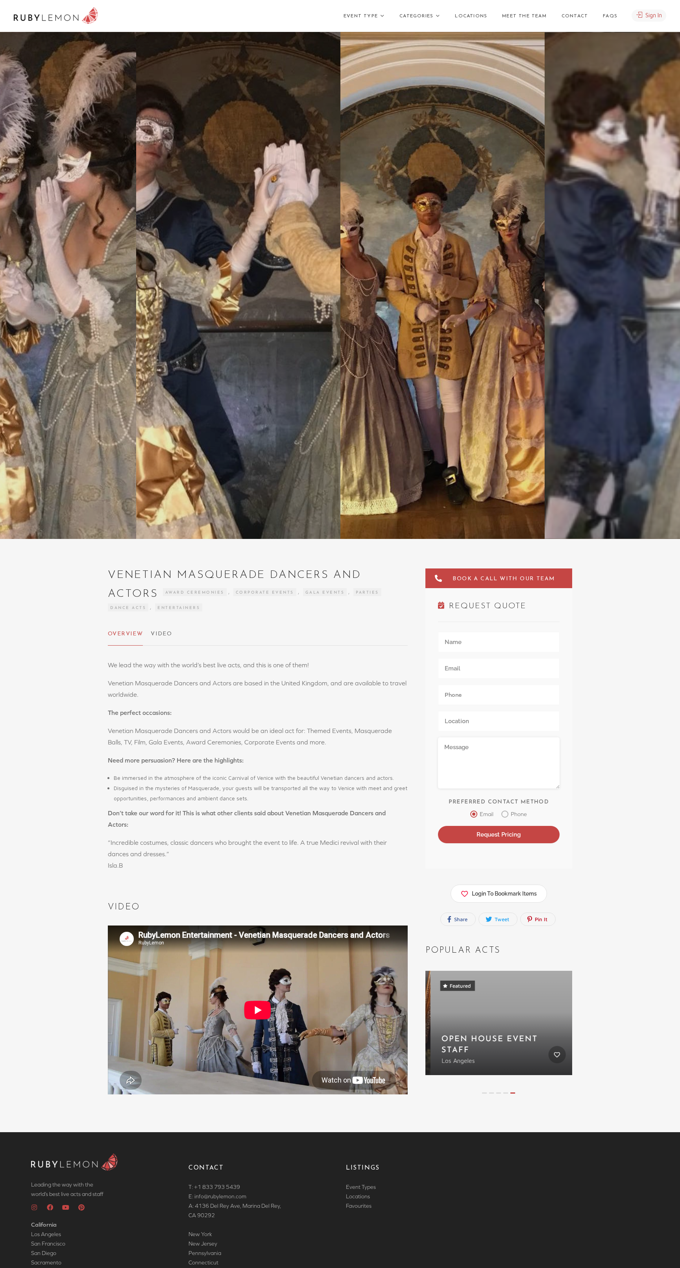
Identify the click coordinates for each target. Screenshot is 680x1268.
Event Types (361, 1187)
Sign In (653, 15)
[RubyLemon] (56, 15)
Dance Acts (128, 608)
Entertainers (178, 608)
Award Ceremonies (194, 592)
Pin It (540, 919)
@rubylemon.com (225, 1196)
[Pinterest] (81, 1207)
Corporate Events (265, 592)
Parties (367, 592)
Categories (416, 16)
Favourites (358, 1206)
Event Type (361, 16)
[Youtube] (66, 1207)
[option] (442, 285)
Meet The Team (524, 16)
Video (161, 634)
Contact (575, 16)
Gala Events (325, 592)
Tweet (501, 919)
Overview (125, 634)
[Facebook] (50, 1207)
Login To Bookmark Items (504, 893)
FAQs (610, 16)
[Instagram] (34, 1207)
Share (460, 919)
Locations (471, 16)
